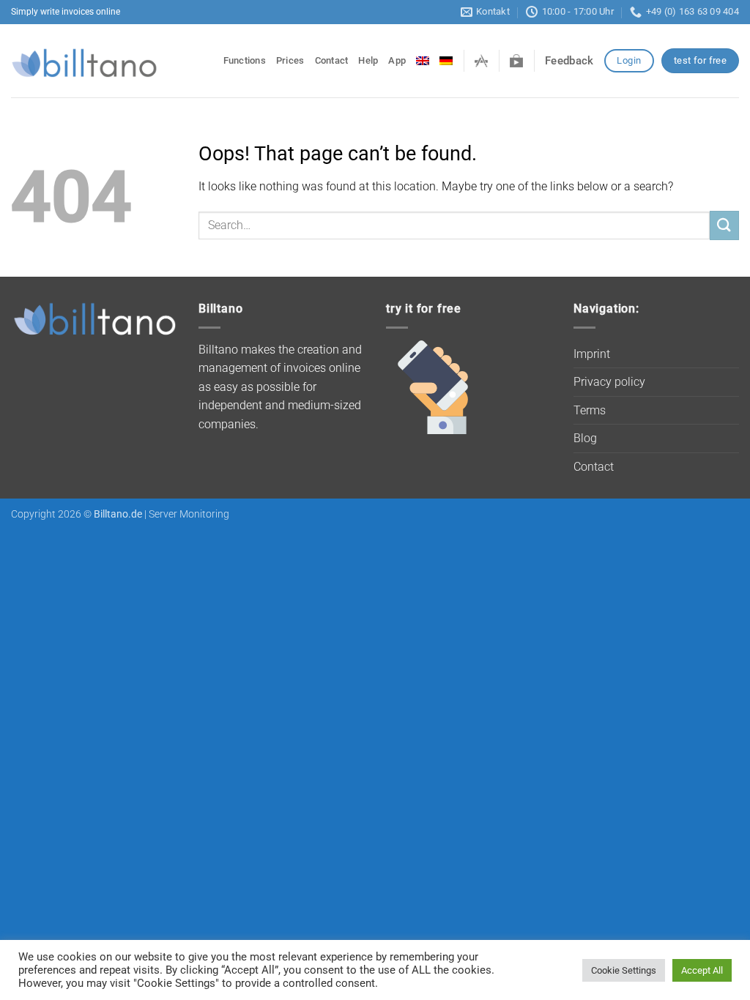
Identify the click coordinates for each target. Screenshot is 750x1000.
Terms (589, 410)
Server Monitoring (189, 514)
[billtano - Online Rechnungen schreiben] (84, 61)
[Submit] (724, 225)
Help (368, 60)
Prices (290, 60)
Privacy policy (609, 382)
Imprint (591, 354)
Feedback (569, 60)
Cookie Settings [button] (623, 970)
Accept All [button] (702, 970)
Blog (585, 438)
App (397, 60)
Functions (244, 60)
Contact (332, 60)
